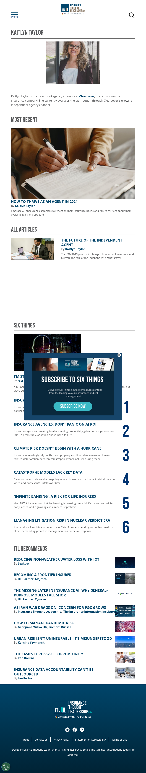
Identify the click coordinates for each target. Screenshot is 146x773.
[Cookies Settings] (5, 766)
